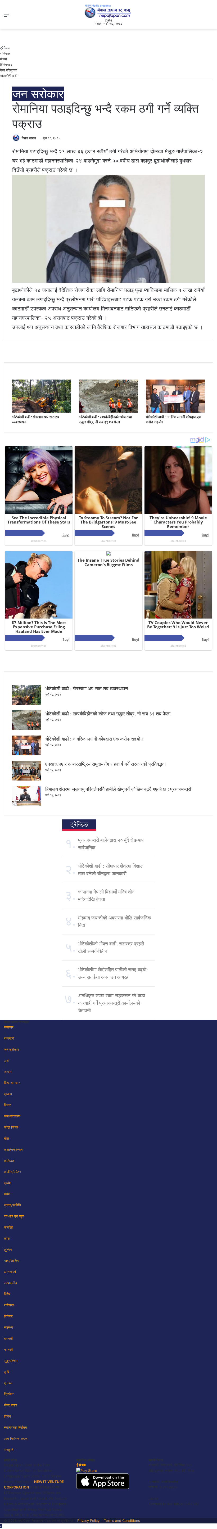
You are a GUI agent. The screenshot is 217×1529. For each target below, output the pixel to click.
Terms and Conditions (122, 1520)
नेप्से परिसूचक (8, 70)
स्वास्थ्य (8, 1327)
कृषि (6, 1372)
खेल (6, 1138)
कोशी (7, 1238)
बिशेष (7, 1294)
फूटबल (8, 1383)
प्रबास (8, 1094)
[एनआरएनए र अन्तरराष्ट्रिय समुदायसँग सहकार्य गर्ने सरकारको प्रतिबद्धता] (26, 779)
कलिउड (9, 1160)
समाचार (8, 1027)
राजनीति (9, 1038)
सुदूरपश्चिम (10, 1361)
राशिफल (5, 53)
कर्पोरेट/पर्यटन (12, 1172)
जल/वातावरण (12, 1116)
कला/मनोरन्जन (13, 1149)
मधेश (7, 1194)
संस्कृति (8, 1449)
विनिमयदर (6, 64)
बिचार (7, 1105)
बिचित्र (8, 1316)
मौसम (3, 59)
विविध (7, 1416)
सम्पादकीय (10, 1283)
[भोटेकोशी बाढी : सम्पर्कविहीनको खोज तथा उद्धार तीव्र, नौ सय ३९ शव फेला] (108, 411)
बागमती (8, 1338)
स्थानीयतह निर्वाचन (15, 1427)
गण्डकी (8, 1349)
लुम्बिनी (8, 1249)
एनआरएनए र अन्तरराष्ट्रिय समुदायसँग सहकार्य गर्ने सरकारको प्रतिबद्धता (105, 764)
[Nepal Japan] (108, 11)
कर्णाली (8, 1227)
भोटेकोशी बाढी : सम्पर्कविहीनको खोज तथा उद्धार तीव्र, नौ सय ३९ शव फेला (107, 713)
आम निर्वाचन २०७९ (16, 1438)
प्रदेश (7, 1183)
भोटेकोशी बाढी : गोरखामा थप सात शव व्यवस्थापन (86, 688)
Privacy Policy (88, 1520)
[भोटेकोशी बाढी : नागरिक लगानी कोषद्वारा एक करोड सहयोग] (175, 411)
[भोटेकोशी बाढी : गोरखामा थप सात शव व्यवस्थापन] (41, 411)
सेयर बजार (10, 1405)
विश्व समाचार (12, 1083)
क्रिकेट (8, 1394)
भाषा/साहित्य (11, 1261)
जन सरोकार (38, 94)
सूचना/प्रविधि (12, 1205)
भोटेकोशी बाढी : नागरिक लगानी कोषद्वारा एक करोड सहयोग (94, 739)
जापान (7, 1072)
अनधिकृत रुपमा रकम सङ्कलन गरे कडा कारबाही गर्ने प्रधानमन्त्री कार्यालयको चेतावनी (111, 1003)
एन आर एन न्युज (14, 1216)
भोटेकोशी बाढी (8, 76)
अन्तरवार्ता (10, 1272)
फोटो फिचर (11, 1127)
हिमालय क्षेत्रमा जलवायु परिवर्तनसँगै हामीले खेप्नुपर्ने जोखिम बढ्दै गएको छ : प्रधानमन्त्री (118, 789)
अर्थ (6, 1060)
